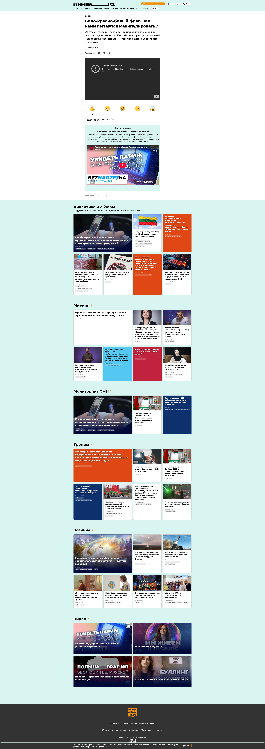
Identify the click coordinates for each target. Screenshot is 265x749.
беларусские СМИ (80, 248)
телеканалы (109, 516)
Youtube (122, 730)
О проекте (114, 723)
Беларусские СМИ (80, 211)
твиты (96, 569)
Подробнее (101, 747)
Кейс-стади (77, 8)
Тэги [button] (154, 8)
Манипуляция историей (114, 211)
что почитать (168, 377)
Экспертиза (97, 8)
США (77, 604)
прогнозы (108, 281)
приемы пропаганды (81, 291)
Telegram (135, 730)
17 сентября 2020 (91, 47)
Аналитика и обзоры (94, 207)
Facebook (109, 730)
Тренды (87, 8)
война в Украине (80, 376)
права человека (169, 341)
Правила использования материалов (139, 723)
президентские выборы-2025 (173, 236)
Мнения (81, 305)
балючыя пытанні (140, 359)
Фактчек (114, 8)
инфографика (91, 248)
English (146, 8)
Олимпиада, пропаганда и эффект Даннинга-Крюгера (122, 131)
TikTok (160, 730)
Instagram (147, 730)
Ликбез (107, 8)
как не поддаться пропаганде (106, 248)
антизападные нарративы (143, 241)
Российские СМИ (96, 211)
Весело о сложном (127, 8)
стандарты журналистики (182, 409)
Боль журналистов (132, 211)
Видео (138, 8)
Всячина (81, 530)
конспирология (140, 246)
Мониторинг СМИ (91, 391)
